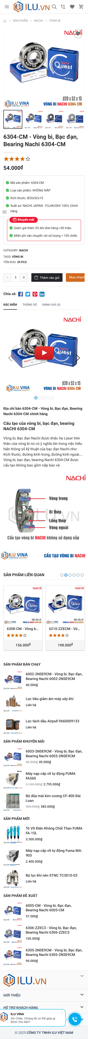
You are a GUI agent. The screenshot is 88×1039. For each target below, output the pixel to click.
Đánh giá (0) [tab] (51, 305)
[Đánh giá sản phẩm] (16, 159)
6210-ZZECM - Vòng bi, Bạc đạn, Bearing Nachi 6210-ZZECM (65, 628)
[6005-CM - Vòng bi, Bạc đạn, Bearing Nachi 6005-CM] (12, 911)
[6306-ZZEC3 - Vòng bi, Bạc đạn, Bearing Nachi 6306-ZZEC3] (12, 933)
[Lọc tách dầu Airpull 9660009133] (12, 724)
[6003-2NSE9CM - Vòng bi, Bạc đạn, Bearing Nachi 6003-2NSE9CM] (12, 757)
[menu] (6, 6)
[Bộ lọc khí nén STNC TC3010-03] (12, 878)
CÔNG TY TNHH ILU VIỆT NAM (50, 1033)
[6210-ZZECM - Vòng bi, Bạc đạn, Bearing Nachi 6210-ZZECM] (65, 605)
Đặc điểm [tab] (10, 305)
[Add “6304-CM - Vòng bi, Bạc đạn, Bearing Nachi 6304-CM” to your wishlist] (77, 33)
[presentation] (4, 67)
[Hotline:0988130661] (63, 6)
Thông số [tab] (29, 305)
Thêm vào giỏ (50, 278)
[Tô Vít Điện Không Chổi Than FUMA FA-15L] (12, 834)
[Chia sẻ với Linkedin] (42, 294)
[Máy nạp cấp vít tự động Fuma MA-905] (12, 856)
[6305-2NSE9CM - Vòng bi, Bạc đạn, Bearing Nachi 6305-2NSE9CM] (12, 955)
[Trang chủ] (5, 21)
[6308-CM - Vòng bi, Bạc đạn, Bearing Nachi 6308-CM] (23, 605)
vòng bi (17, 257)
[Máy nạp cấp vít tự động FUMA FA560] (12, 779)
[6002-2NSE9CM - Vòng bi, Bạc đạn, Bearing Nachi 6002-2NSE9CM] (12, 680)
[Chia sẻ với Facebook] (20, 294)
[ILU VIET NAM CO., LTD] (32, 6)
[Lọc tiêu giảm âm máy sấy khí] (12, 702)
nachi (23, 250)
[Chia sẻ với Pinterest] (35, 294)
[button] (54, 6)
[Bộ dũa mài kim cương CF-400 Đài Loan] (12, 801)
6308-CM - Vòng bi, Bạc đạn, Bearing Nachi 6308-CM (23, 628)
